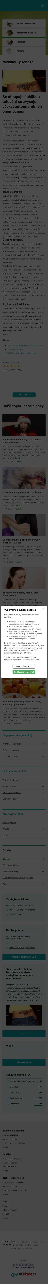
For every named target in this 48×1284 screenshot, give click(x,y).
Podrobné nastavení (24, 666)
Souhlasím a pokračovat (24, 672)
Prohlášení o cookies (30, 660)
